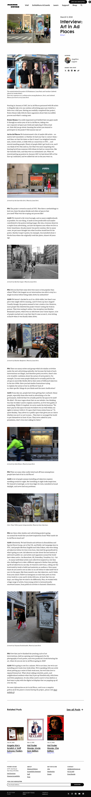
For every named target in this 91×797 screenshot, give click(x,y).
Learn (55, 5)
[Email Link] (75, 70)
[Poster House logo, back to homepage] (13, 5)
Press (28, 777)
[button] (90, 1)
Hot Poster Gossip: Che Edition (53, 748)
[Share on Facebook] (69, 70)
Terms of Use (26, 792)
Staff (28, 774)
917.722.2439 (70, 771)
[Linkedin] (83, 793)
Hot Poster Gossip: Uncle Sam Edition (33, 748)
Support (65, 5)
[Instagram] (72, 793)
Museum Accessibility (13, 776)
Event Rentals (71, 774)
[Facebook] (75, 793)
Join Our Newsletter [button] (78, 1)
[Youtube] (79, 793)
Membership (51, 771)
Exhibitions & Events (41, 5)
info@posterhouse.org (73, 769)
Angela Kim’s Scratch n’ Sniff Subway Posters (14, 748)
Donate (49, 774)
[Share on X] (66, 70)
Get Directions (11, 773)
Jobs (48, 769)
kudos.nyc (45, 794)
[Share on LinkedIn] (72, 70)
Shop (75, 5)
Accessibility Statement (34, 771)
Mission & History (32, 769)
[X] (68, 793)
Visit (27, 5)
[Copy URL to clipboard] (78, 70)
